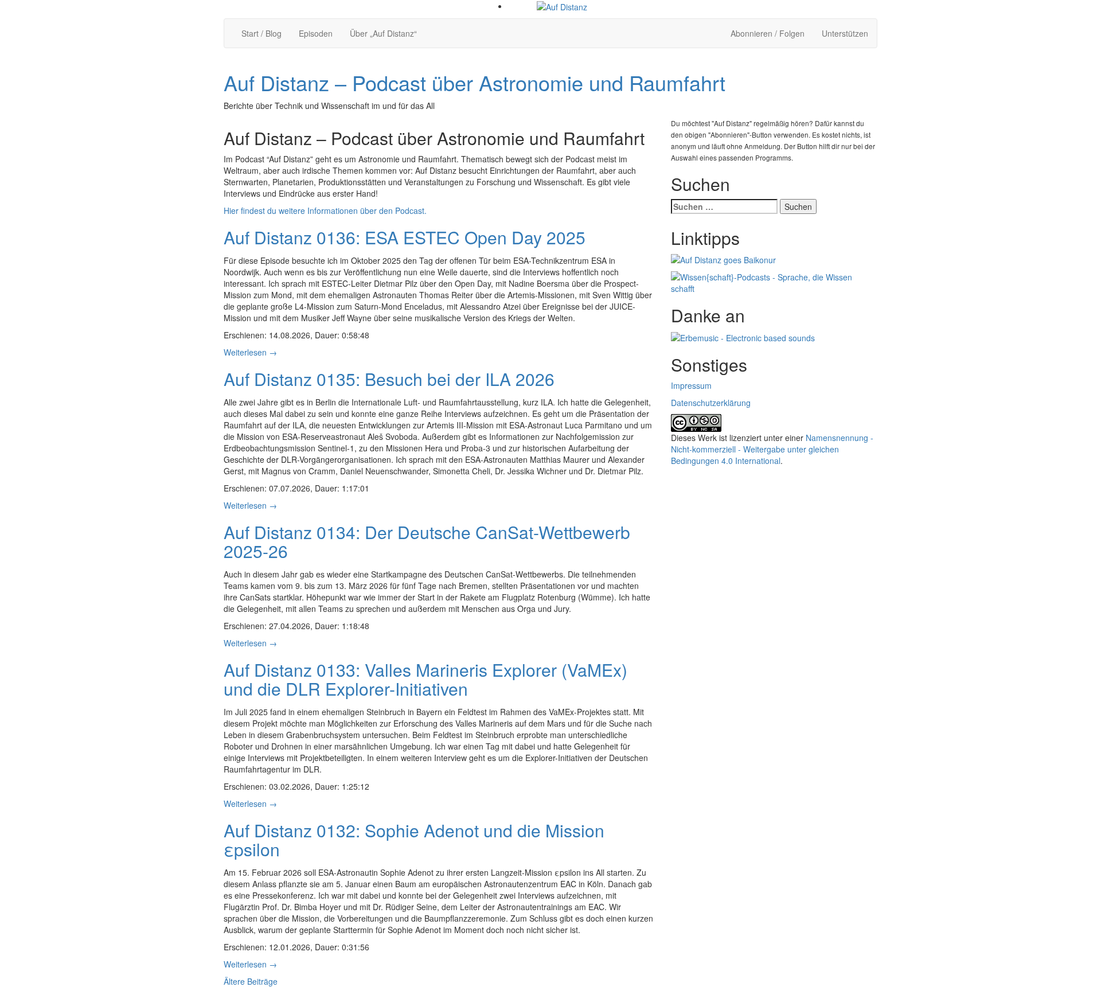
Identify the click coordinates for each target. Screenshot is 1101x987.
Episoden (316, 33)
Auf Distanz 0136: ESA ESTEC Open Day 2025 (404, 237)
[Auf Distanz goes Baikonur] (723, 258)
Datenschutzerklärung (711, 402)
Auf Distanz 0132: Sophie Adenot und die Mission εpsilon (414, 839)
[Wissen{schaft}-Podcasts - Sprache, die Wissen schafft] (774, 281)
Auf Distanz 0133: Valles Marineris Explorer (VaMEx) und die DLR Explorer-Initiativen (425, 679)
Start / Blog (261, 33)
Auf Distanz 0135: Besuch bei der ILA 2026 (389, 378)
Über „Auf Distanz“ (383, 33)
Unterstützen (845, 33)
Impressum (691, 385)
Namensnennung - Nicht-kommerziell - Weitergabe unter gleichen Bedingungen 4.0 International (772, 449)
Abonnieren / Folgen (768, 33)
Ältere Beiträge (251, 981)
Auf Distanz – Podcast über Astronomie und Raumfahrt (474, 82)
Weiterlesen (250, 352)
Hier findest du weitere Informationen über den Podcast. (325, 210)
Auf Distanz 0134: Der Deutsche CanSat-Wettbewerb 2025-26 (427, 541)
